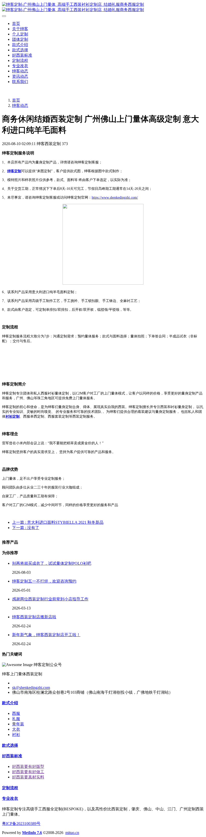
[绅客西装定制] (103, 7)
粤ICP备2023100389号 (21, 823)
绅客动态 (20, 105)
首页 (16, 23)
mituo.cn (72, 832)
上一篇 (58, 522)
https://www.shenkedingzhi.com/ (115, 197)
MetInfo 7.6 (32, 832)
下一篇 (25, 527)
